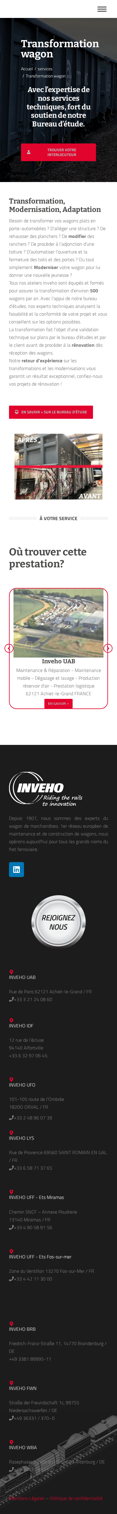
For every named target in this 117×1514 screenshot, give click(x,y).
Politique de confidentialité (76, 1498)
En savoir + (58, 704)
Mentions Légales (26, 1498)
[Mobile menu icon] (102, 9)
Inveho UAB (58, 661)
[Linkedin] (16, 869)
